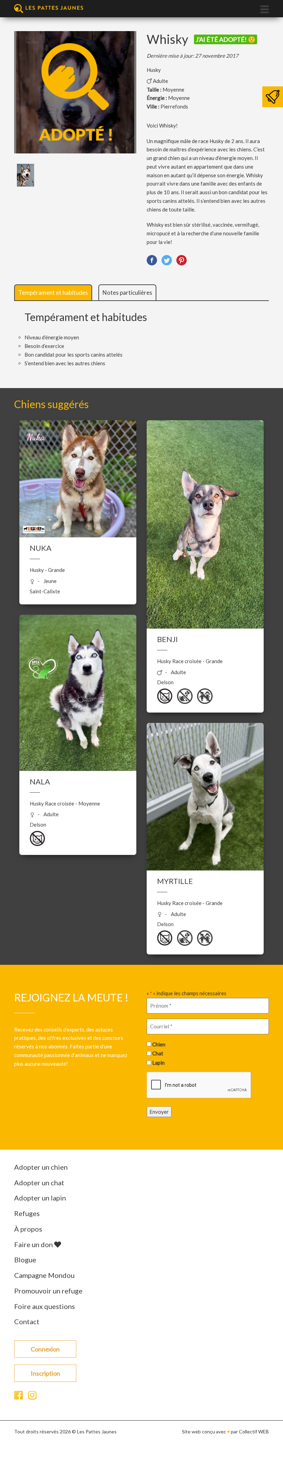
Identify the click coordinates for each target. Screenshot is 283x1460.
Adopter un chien (41, 1167)
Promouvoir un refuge (48, 1291)
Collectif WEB (254, 1431)
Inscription (45, 1373)
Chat (157, 1053)
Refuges (27, 1213)
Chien (158, 1044)
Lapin (158, 1062)
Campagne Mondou (44, 1275)
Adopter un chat (39, 1182)
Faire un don (34, 1244)
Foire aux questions (44, 1306)
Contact (26, 1321)
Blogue (25, 1259)
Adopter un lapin (40, 1198)
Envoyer (159, 1112)
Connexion (45, 1349)
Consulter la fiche (77, 485)
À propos (28, 1229)
